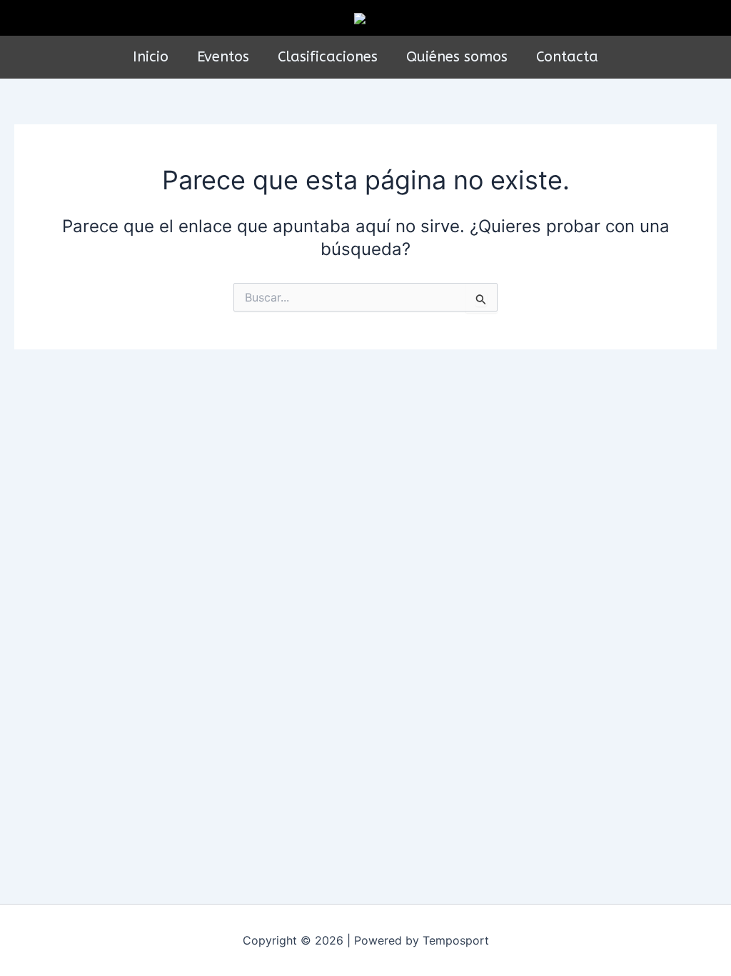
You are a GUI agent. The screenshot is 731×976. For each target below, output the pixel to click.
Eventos (223, 57)
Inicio (150, 57)
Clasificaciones (328, 57)
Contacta (567, 57)
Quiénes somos (457, 57)
